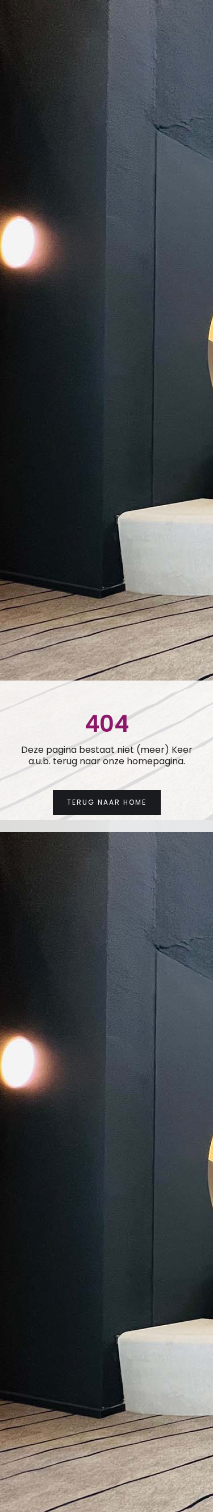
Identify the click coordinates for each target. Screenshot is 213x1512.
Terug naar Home (107, 802)
